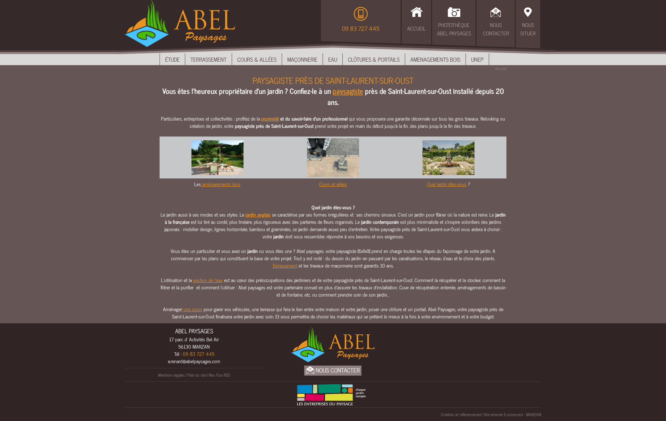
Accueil (416, 28)
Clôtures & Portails (374, 59)
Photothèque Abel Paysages (454, 29)
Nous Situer (528, 29)
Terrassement (208, 59)
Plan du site (196, 374)
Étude (172, 59)
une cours (192, 309)
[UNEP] (331, 393)
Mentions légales (171, 374)
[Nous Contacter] (495, 11)
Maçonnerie (302, 59)
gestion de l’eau (208, 280)
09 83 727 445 (360, 28)
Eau (332, 59)
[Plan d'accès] (528, 11)
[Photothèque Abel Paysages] (454, 11)
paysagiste (348, 91)
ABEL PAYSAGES (194, 331)
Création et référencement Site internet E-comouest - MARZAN (491, 414)
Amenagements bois (435, 59)
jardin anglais (258, 214)
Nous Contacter (496, 29)
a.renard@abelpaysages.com (194, 361)
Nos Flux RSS (219, 374)
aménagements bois (220, 184)
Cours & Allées (256, 59)
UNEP (477, 59)
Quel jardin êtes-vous (447, 184)
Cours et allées (333, 184)
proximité (270, 118)
